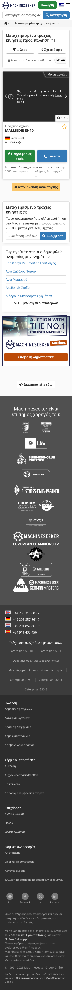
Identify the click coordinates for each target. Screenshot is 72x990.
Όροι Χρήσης (53, 978)
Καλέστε (54, 156)
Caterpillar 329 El (50, 651)
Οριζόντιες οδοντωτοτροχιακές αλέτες (36, 660)
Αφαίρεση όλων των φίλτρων (31, 60)
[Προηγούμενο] (6, 96)
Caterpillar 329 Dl (21, 651)
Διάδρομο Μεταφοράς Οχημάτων (29, 296)
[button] (68, 5)
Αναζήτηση (58, 15)
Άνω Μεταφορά (16, 279)
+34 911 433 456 (25, 632)
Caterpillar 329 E (21, 680)
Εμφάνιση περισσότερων (37, 303)
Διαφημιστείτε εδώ (38, 384)
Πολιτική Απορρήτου (27, 978)
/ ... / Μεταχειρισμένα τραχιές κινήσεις (32, 23)
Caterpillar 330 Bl (50, 680)
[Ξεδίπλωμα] (36, 176)
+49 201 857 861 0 (26, 619)
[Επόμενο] (65, 96)
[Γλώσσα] (61, 5)
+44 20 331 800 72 (26, 613)
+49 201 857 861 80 (27, 626)
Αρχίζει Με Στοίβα (18, 288)
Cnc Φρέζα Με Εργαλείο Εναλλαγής (31, 263)
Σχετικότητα (53, 49)
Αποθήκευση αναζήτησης (37, 187)
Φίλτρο (22, 49)
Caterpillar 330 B (36, 689)
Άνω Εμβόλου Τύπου (21, 271)
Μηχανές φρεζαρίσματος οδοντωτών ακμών (36, 670)
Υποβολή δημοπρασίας (36, 357)
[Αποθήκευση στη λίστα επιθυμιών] (64, 126)
